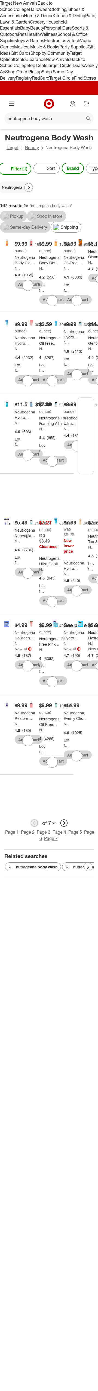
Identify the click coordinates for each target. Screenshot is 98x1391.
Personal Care (58, 28)
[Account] (72, 104)
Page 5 (75, 832)
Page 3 (43, 832)
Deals (19, 59)
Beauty (37, 28)
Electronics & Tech (62, 40)
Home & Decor (38, 15)
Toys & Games (30, 40)
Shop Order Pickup (23, 71)
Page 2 (28, 832)
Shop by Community (50, 53)
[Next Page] (28, 187)
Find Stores (85, 78)
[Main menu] (11, 104)
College (21, 9)
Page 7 (51, 838)
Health (33, 34)
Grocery (37, 22)
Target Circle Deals (65, 65)
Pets (22, 34)
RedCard (40, 78)
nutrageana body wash (36, 867)
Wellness (48, 34)
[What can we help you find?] (49, 118)
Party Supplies (73, 47)
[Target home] (49, 103)
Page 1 (12, 832)
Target (13, 147)
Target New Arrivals (19, 3)
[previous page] (34, 823)
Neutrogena (17, 268)
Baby (25, 28)
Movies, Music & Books (36, 47)
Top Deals (37, 65)
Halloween (39, 9)
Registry (24, 78)
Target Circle (61, 78)
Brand (73, 168)
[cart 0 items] (87, 104)
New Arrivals (58, 59)
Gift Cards (20, 53)
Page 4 (59, 832)
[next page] (64, 823)
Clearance (35, 59)
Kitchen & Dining (69, 15)
